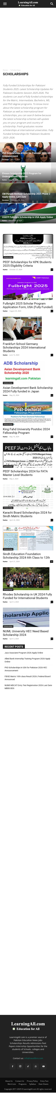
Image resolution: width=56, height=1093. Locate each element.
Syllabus (32, 1084)
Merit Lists (12, 1084)
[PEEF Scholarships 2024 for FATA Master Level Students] (28, 455)
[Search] (52, 4)
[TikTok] (28, 1066)
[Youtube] (43, 1066)
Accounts (7, 80)
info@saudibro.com (33, 1058)
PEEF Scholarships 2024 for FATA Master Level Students (25, 473)
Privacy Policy (32, 1081)
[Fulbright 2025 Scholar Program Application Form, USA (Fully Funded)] (28, 287)
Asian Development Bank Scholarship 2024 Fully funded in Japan (28, 389)
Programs (23, 1084)
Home (5, 70)
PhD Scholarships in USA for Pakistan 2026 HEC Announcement (26, 669)
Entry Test (44, 1081)
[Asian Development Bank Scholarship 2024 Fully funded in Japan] (28, 372)
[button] (4, 4)
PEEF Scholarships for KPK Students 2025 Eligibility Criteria (27, 263)
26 (52, 561)
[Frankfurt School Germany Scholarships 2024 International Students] (28, 328)
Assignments (44, 80)
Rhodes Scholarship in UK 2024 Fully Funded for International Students (27, 596)
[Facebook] (12, 1066)
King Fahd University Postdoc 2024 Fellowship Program (26, 431)
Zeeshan (5, 159)
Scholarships (8, 257)
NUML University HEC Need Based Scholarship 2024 (26, 633)
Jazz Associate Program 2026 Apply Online (24, 653)
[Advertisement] (28, 39)
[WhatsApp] (36, 1066)
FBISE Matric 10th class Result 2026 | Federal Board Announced (28, 678)
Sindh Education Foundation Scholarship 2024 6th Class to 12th (26, 555)
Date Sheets (43, 1084)
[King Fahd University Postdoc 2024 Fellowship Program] (28, 413)
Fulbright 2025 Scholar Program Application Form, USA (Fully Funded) (28, 305)
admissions (18, 80)
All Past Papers (30, 80)
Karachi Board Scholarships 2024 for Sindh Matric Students (27, 514)
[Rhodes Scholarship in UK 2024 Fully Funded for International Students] (28, 579)
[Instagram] (20, 1066)
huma (4, 180)
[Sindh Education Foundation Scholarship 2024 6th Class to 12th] (28, 538)
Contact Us (19, 1081)
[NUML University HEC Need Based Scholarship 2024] (28, 618)
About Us (9, 1081)
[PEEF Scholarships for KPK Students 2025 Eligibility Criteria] (28, 246)
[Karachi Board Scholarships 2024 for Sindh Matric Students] (28, 497)
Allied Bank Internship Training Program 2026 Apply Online (27, 660)
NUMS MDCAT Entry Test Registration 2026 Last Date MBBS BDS (28, 686)
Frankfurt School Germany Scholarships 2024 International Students (24, 347)
